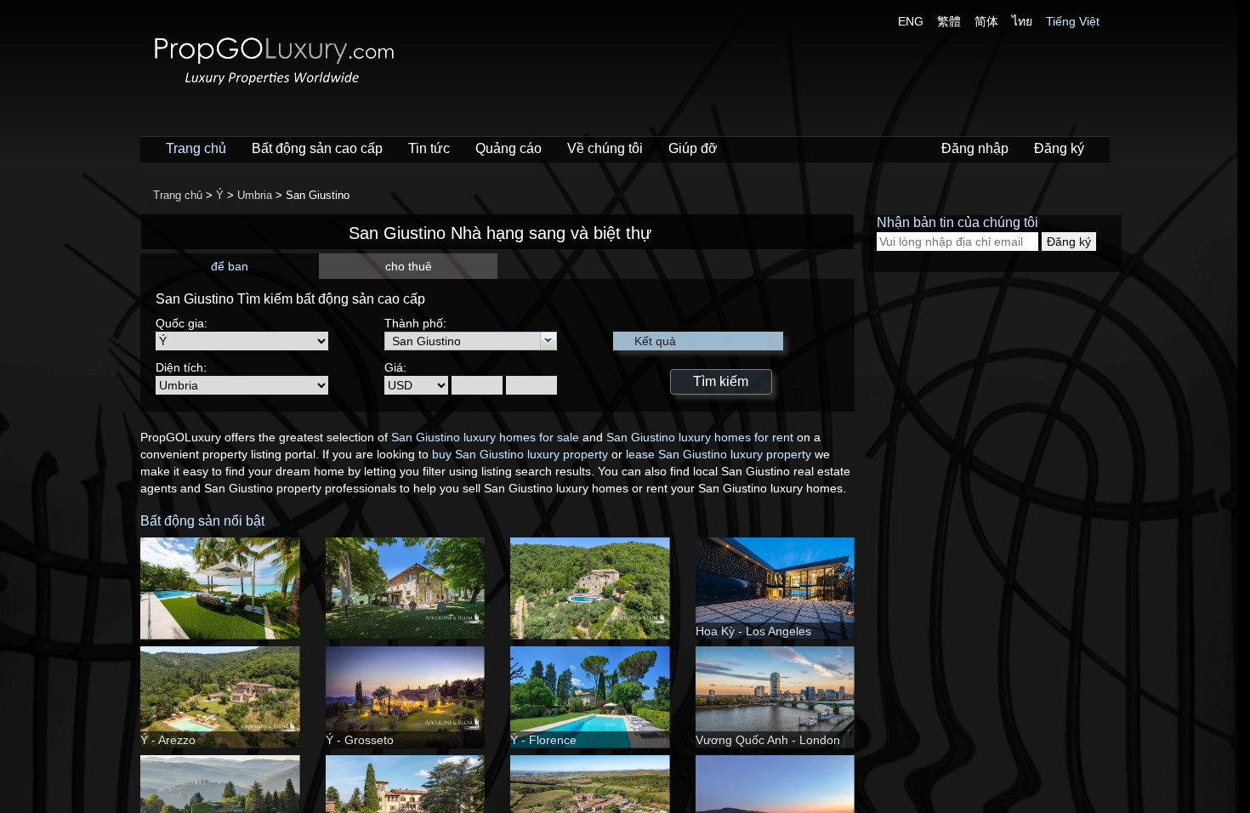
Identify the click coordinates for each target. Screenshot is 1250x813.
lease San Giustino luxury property (718, 454)
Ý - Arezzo (168, 740)
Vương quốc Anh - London (768, 740)
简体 (986, 21)
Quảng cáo (508, 148)
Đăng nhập (975, 148)
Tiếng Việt (1072, 21)
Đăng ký (1059, 148)
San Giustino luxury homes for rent (699, 437)
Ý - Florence (543, 740)
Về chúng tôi (605, 148)
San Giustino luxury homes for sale (485, 437)
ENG (910, 21)
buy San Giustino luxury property (520, 454)
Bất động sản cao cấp (317, 148)
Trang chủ (196, 148)
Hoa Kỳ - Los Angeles (753, 631)
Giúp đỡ (693, 148)
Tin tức (429, 148)
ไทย (1022, 21)
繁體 (949, 21)
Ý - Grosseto (360, 740)
